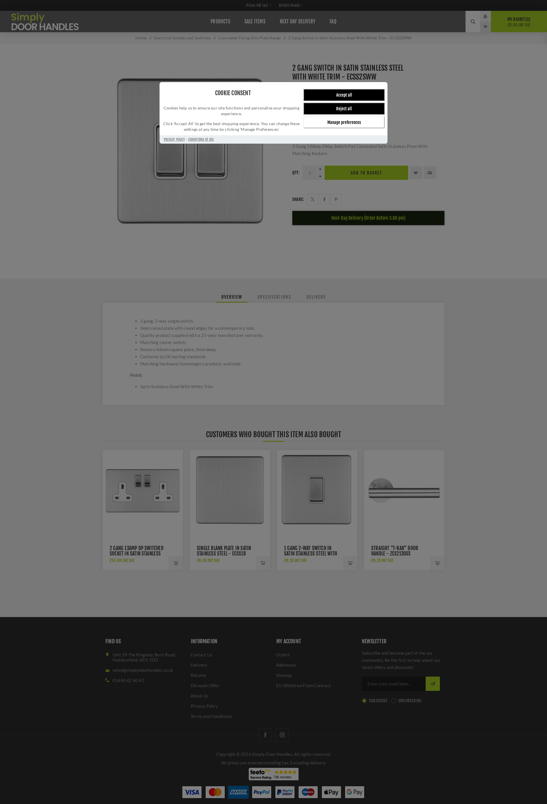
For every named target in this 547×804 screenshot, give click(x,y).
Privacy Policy (174, 139)
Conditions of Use (201, 139)
